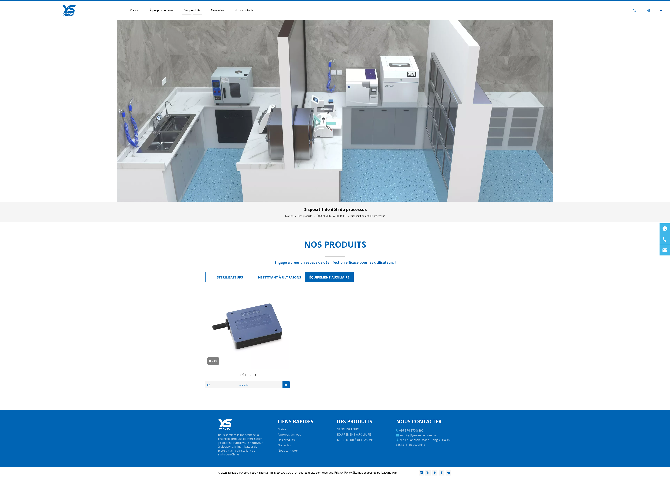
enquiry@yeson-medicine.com (419, 435)
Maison (134, 10)
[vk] (448, 473)
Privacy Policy (343, 472)
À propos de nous (161, 10)
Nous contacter (244, 10)
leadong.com (389, 472)
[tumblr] (434, 473)
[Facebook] (441, 473)
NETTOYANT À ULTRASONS (279, 277)
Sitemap (357, 472)
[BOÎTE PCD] (247, 326)
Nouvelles (217, 10)
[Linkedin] (421, 473)
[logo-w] (225, 424)
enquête (243, 385)
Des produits (192, 10)
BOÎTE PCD (247, 375)
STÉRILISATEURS (230, 277)
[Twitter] (428, 473)
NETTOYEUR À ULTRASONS (355, 440)
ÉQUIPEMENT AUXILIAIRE (329, 277)
